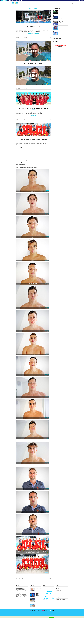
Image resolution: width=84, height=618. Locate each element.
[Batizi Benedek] (55, 33)
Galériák (61, 3)
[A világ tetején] (32, 600)
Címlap (34, 3)
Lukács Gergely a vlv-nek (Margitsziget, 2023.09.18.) (33, 63)
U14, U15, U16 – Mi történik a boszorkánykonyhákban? (33, 108)
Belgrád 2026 (53, 3)
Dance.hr (57, 588)
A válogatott (47, 3)
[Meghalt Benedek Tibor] (32, 589)
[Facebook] (79, 0)
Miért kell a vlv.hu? (38, 604)
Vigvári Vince (51, 590)
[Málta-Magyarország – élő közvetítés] (55, 28)
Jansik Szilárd (49, 600)
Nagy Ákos (46, 598)
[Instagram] (81, 0)
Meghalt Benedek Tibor (38, 589)
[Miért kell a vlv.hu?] (32, 605)
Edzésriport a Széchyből (33, 26)
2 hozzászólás (25, 37)
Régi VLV (37, 3)
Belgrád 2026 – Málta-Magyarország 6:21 (62, 11)
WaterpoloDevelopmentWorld (60, 599)
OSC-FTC (50, 592)
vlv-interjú (52, 600)
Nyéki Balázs (51, 598)
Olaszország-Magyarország (48, 594)
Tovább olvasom (33, 33)
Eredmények (66, 3)
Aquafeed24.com (58, 590)
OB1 (52, 597)
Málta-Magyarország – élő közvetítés (15, 0)
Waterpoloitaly (58, 595)
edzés (46, 590)
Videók (57, 3)
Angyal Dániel (44, 600)
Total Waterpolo (58, 597)
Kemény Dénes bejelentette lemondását (38, 594)
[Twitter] (80, 0)
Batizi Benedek (61, 32)
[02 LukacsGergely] (33, 66)
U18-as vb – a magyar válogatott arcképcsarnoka (33, 139)
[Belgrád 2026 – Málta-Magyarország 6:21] (55, 12)
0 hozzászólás (25, 88)
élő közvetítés (47, 597)
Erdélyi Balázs (52, 588)
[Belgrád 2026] (55, 23)
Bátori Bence (45, 599)
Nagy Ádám (45, 589)
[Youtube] (82, 0)
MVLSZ (70, 3)
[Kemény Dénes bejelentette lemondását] (32, 595)
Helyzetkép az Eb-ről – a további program (62, 17)
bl (51, 596)
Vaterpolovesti (58, 592)
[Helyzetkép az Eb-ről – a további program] (55, 17)
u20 (45, 592)
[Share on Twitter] (50, 37)
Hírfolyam (41, 3)
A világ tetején (38, 598)
